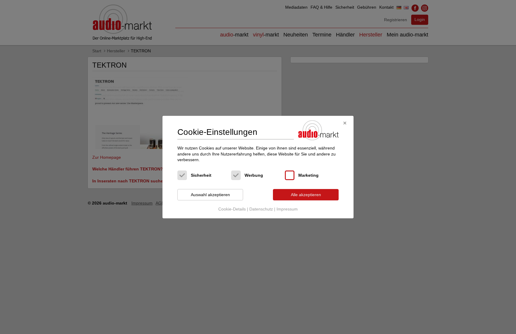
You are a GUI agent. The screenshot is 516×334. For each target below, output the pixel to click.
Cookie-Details (232, 209)
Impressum (287, 209)
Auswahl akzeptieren (210, 194)
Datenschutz (261, 209)
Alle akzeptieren (306, 194)
